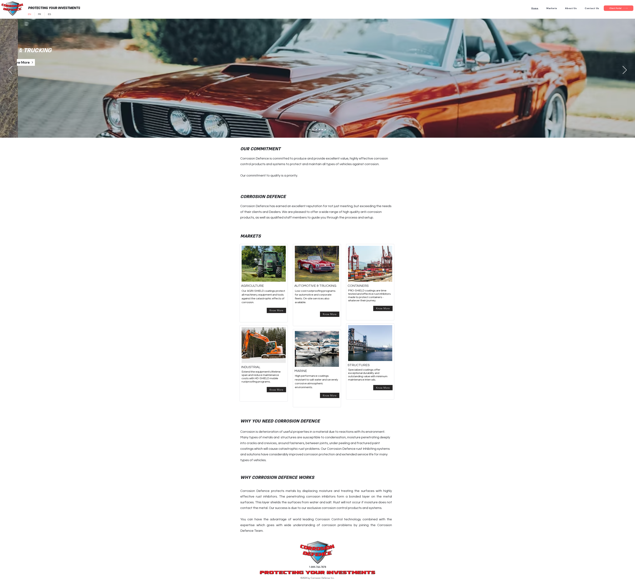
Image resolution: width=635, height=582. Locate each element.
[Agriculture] (309, 129)
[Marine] (322, 129)
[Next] (625, 70)
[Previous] (10, 70)
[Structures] (325, 129)
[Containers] (316, 129)
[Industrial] (319, 129)
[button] (551, 8)
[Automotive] (313, 129)
